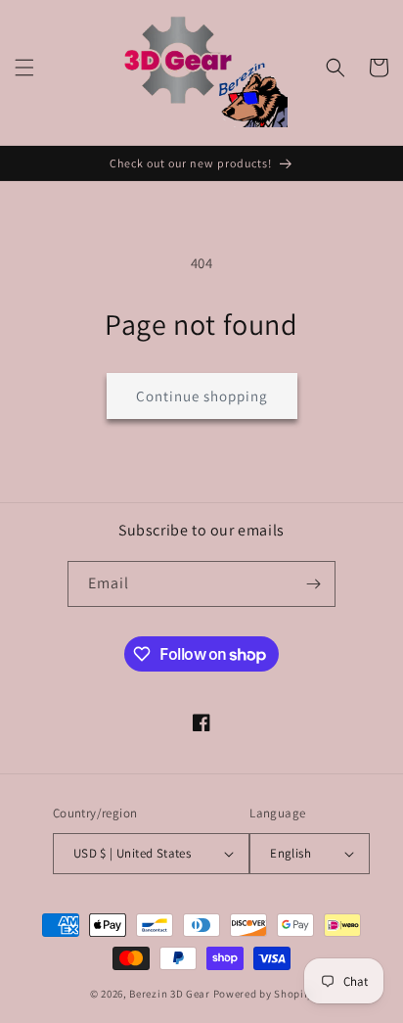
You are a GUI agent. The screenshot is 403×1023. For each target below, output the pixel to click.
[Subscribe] (313, 584)
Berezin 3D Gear (169, 993)
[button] (24, 67)
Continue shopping (202, 396)
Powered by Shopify (263, 993)
